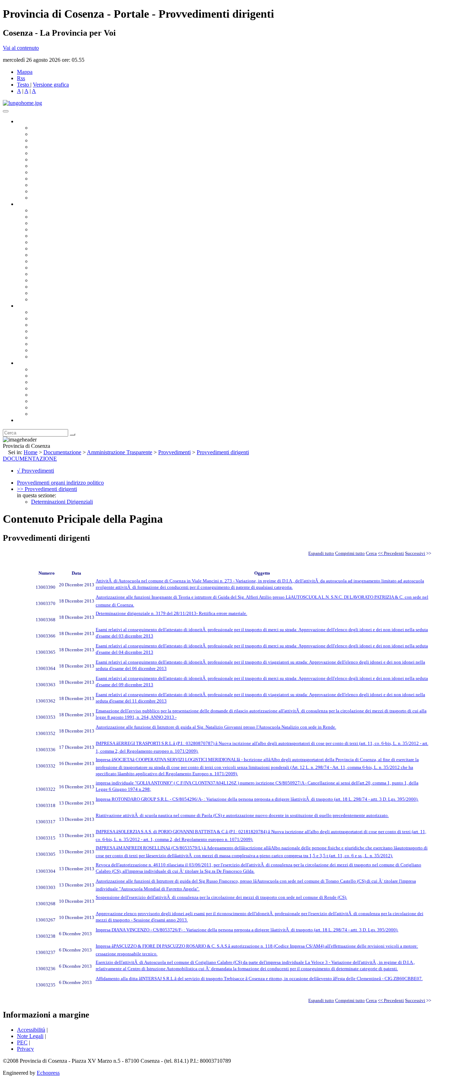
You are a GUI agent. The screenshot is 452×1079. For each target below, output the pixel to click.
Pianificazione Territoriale (59, 268)
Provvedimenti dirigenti (223, 452)
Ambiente (42, 274)
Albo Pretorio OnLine (55, 312)
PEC (22, 1042)
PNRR (38, 255)
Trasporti (41, 261)
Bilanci (39, 331)
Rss (21, 78)
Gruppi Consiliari (50, 159)
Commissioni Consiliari (57, 153)
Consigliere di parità (53, 166)
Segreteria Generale (53, 293)
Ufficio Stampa (48, 185)
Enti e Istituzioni (49, 414)
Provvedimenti (174, 452)
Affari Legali (45, 236)
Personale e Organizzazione (62, 229)
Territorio (41, 395)
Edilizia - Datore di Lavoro (61, 280)
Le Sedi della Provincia (57, 382)
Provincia (27, 363)
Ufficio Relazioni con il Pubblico (68, 179)
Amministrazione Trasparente (63, 337)
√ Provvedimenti (35, 471)
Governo (26, 121)
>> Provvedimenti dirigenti (47, 489)
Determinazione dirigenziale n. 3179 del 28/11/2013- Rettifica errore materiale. (171, 613)
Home (30, 452)
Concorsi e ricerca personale (62, 325)
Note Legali (30, 1036)
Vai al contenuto (21, 48)
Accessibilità (31, 1030)
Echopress (48, 1073)
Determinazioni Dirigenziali (62, 502)
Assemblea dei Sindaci (56, 147)
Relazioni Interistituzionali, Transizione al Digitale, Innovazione (102, 242)
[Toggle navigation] (5, 111)
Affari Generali (48, 217)
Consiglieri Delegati (53, 140)
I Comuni (41, 401)
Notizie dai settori (50, 191)
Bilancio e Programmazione (62, 223)
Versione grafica (51, 85)
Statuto (39, 350)
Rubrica (25, 420)
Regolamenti (45, 357)
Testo (23, 85)
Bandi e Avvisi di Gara (56, 318)
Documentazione (35, 306)
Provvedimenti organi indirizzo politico (60, 483)
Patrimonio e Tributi (53, 248)
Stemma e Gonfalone (54, 369)
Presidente (42, 128)
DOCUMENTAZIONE (30, 459)
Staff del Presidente (52, 299)
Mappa (24, 72)
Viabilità (40, 287)
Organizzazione (34, 204)
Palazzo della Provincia (57, 376)
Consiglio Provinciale (55, 134)
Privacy (25, 1049)
